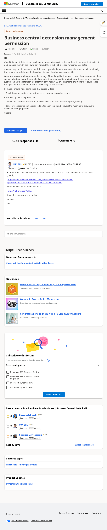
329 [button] (46, 435)
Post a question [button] (91, 4)
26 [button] (36, 54)
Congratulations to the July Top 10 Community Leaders (50, 314)
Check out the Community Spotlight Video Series (30, 263)
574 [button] (40, 415)
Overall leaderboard (84, 444)
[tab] (25, 142)
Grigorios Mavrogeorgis (30, 435)
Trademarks (96, 513)
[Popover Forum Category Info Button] (48, 360)
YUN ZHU (17, 164)
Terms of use (82, 513)
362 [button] (32, 425)
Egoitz (31, 54)
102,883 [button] (27, 164)
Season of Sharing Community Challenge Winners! (48, 284)
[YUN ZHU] (10, 164)
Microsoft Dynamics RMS (21, 387)
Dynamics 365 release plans (19, 483)
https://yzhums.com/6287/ (20, 191)
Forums (29, 18)
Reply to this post (15, 130)
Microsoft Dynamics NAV (21, 383)
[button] (92, 5)
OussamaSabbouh (28, 415)
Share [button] (35, 49)
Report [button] (46, 49)
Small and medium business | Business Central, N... (53, 18)
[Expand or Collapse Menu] (4, 11)
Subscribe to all (53, 394)
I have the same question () (46, 130)
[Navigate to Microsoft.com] (11, 3)
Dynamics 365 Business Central (24, 372)
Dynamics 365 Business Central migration (24, 378)
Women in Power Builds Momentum (40, 299)
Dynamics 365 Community (42, 3)
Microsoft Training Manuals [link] (21, 464)
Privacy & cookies (66, 513)
